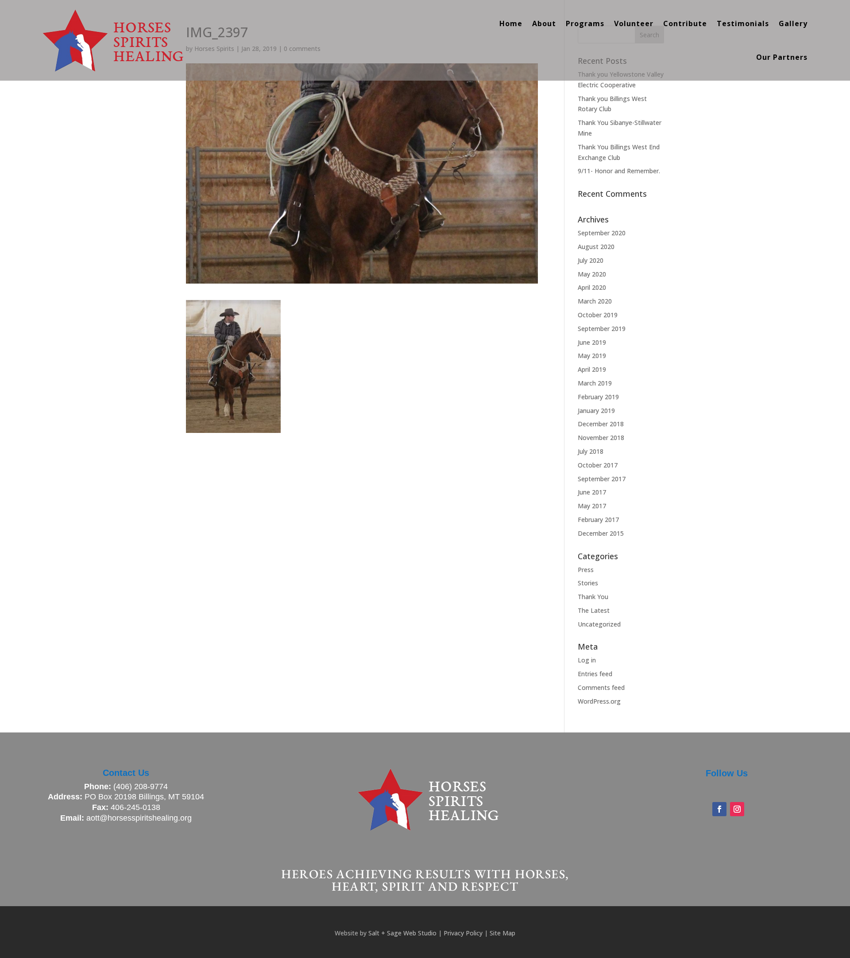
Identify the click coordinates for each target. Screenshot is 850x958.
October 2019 (598, 315)
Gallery (793, 23)
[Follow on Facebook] (719, 809)
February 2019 (598, 397)
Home (510, 23)
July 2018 (590, 451)
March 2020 (595, 301)
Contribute (685, 23)
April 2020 (592, 287)
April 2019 (592, 369)
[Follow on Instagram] (737, 809)
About (544, 23)
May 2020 (592, 274)
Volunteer (633, 23)
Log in (587, 660)
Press (586, 569)
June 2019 (592, 342)
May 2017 (592, 506)
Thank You (593, 596)
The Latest (594, 610)
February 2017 (598, 519)
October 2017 (598, 465)
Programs (585, 23)
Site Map (502, 933)
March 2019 (595, 383)
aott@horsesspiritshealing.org (139, 818)
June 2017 (592, 492)
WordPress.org (599, 701)
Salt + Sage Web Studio (402, 933)
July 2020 (590, 260)
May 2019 (592, 355)
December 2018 (601, 424)
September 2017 (602, 479)
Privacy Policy (463, 933)
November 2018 (601, 437)
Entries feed (595, 674)
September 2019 (602, 328)
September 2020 (602, 233)
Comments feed (601, 687)
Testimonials (743, 23)
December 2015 (601, 533)
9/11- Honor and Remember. (619, 171)
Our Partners (782, 57)
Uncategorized (599, 624)
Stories (588, 583)
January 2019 (596, 410)
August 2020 (596, 246)
